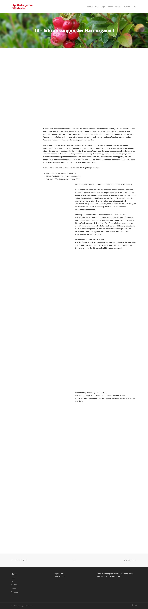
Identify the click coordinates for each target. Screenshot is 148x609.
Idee (97, 7)
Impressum (58, 573)
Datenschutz (59, 576)
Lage (103, 7)
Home (90, 7)
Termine (126, 7)
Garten (110, 7)
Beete (117, 7)
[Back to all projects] (74, 560)
